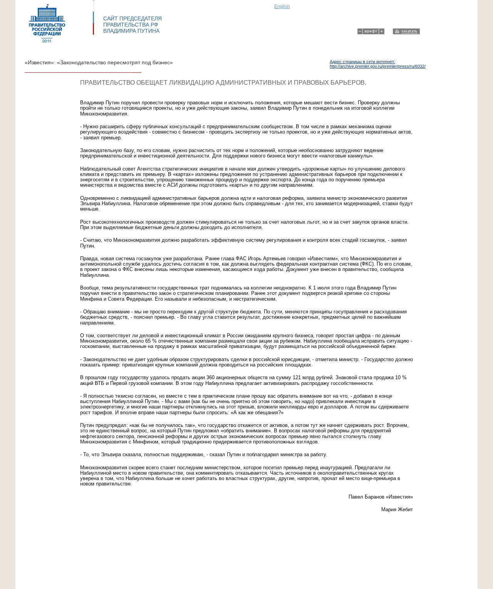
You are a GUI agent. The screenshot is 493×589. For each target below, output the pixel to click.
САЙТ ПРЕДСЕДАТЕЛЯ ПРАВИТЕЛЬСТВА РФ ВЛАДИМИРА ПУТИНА (132, 24)
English (282, 6)
